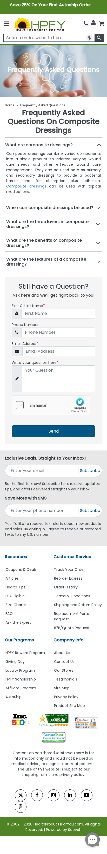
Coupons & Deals (21, 569)
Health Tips (15, 587)
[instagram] (53, 795)
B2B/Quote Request (72, 627)
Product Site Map (69, 705)
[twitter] (20, 795)
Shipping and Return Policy (78, 604)
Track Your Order (69, 569)
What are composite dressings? (39, 145)
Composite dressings (26, 186)
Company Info (69, 640)
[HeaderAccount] (93, 23)
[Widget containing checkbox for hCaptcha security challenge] (51, 405)
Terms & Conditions (72, 596)
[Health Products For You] (39, 24)
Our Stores (63, 670)
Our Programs (19, 640)
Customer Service (72, 556)
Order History (66, 587)
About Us (62, 652)
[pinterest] (20, 807)
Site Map (62, 688)
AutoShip (13, 696)
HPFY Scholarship (20, 679)
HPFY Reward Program (25, 652)
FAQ (9, 613)
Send (54, 431)
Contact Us (64, 661)
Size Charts (15, 604)
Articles (12, 578)
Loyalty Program (20, 670)
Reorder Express (68, 578)
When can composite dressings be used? (49, 208)
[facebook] (37, 795)
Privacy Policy (66, 696)
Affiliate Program (20, 688)
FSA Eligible (15, 596)
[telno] (86, 23)
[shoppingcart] (101, 23)
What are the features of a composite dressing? (46, 261)
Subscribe (90, 471)
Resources (16, 556)
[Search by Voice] (89, 38)
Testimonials (65, 679)
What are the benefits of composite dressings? (44, 242)
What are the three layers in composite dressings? (47, 224)
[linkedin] (70, 795)
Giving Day (15, 661)
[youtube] (86, 795)
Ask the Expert (18, 622)
